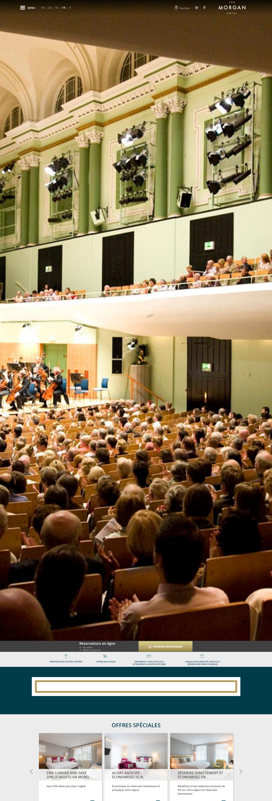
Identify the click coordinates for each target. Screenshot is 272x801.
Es (57, 7)
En (43, 7)
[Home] (232, 7)
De (50, 7)
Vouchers (185, 8)
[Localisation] (204, 7)
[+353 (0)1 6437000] (197, 7)
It (70, 7)
